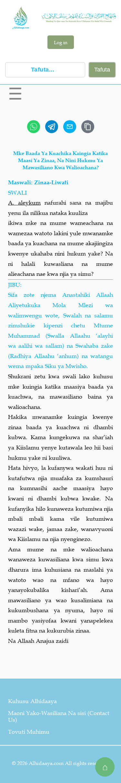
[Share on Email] (69, 126)
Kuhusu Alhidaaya (32, 701)
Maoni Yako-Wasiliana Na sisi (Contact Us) (58, 716)
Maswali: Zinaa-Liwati (38, 182)
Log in (60, 42)
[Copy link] (87, 126)
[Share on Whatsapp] (33, 126)
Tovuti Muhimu (28, 731)
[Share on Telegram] (51, 126)
